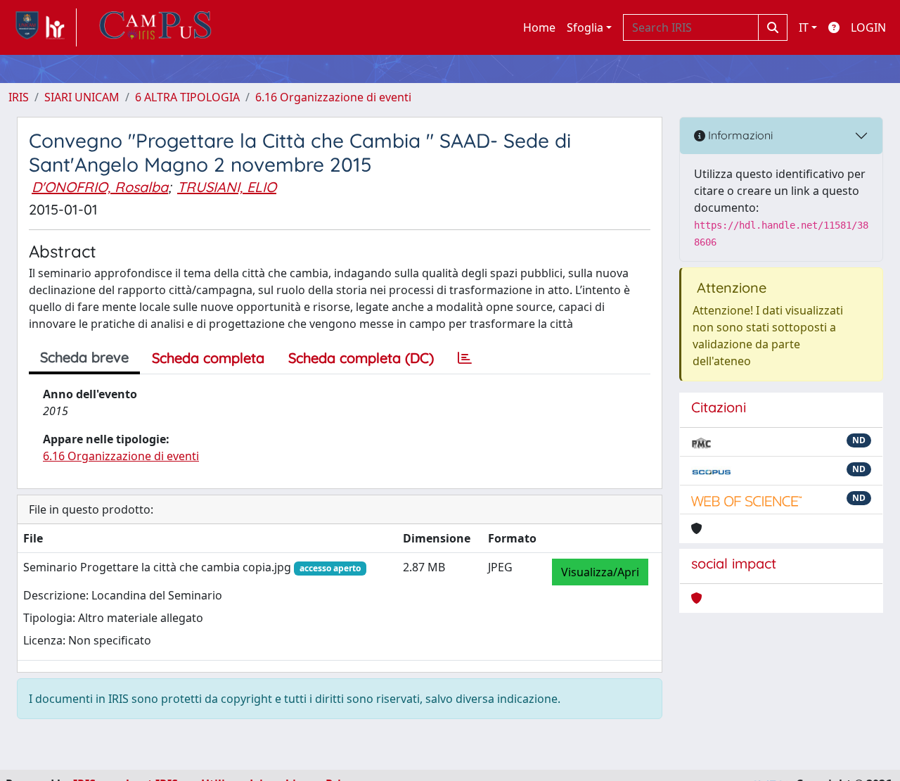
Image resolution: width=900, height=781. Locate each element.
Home (539, 27)
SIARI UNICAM (82, 97)
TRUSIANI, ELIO (226, 187)
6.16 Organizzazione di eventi (333, 97)
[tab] (465, 358)
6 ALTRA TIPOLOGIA (187, 97)
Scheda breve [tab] (84, 357)
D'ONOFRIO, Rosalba (100, 187)
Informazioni (739, 135)
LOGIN (868, 27)
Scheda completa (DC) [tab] (361, 358)
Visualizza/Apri (600, 572)
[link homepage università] (155, 27)
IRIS (18, 97)
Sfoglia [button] (585, 27)
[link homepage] (42, 27)
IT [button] (804, 27)
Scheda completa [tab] (208, 358)
